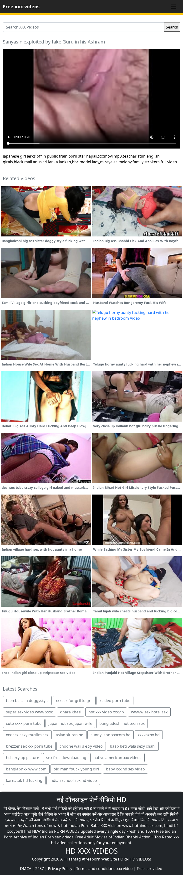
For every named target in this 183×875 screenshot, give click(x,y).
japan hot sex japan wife (70, 723)
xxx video (124, 868)
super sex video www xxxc (29, 712)
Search (172, 27)
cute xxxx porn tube (23, 723)
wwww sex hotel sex (149, 712)
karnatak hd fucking (24, 780)
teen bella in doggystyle (27, 700)
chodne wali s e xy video (81, 746)
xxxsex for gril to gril (74, 700)
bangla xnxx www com (26, 769)
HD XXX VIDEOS (91, 851)
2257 (39, 868)
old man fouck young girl (76, 769)
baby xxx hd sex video (125, 769)
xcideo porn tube (115, 700)
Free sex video (149, 868)
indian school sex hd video (73, 780)
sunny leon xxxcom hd (111, 734)
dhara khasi (70, 712)
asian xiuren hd (69, 734)
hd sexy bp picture (22, 757)
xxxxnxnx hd (149, 734)
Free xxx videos (21, 6)
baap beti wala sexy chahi (133, 746)
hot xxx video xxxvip (106, 712)
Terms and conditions (95, 868)
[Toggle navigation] (173, 6)
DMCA (25, 868)
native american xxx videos (117, 757)
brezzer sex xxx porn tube (29, 746)
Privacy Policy (60, 868)
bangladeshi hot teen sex (122, 723)
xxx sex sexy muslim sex (27, 734)
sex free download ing (66, 757)
